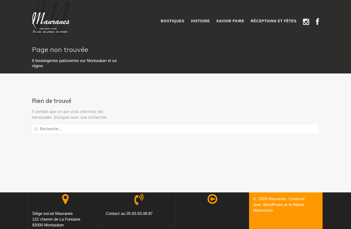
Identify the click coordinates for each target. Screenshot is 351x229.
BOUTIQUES (172, 21)
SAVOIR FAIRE (230, 21)
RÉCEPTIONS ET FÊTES (274, 21)
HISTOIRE (200, 21)
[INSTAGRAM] (306, 22)
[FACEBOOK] (317, 22)
